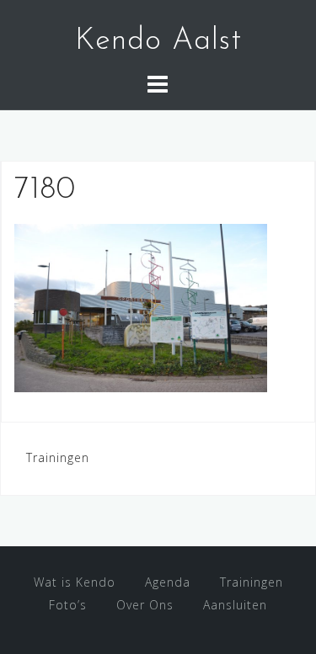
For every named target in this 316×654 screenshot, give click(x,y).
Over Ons (145, 605)
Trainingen (57, 457)
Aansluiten (235, 605)
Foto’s (68, 605)
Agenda (167, 582)
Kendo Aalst (158, 41)
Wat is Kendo (74, 582)
